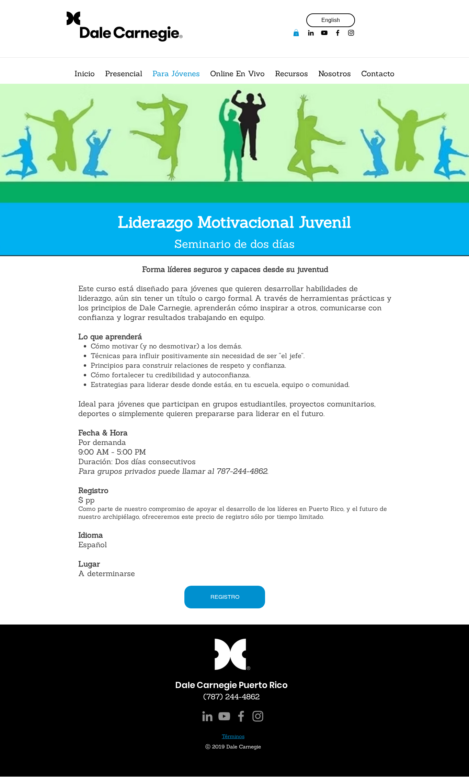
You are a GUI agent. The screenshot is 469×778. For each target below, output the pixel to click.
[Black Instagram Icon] (351, 33)
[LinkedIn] (207, 716)
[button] (296, 32)
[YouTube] (324, 33)
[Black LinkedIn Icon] (311, 33)
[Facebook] (338, 33)
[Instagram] (258, 716)
